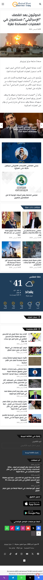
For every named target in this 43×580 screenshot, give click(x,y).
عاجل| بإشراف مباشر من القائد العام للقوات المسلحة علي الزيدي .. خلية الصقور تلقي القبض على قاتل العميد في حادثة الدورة (15, 405)
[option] (21, 125)
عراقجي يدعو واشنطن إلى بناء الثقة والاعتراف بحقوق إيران (32, 233)
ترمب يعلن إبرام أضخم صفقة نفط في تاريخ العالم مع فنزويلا (15, 392)
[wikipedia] (33, 533)
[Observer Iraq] (21, 4)
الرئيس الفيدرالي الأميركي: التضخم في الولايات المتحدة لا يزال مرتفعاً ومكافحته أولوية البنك (21, 129)
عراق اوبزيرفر (8, 544)
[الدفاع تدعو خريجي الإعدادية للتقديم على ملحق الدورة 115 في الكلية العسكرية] (35, 418)
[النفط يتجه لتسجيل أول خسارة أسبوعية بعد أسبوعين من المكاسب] (11, 249)
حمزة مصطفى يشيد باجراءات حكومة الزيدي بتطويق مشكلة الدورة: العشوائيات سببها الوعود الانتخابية (14, 371)
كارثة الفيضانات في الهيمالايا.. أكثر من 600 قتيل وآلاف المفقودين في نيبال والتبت (14, 383)
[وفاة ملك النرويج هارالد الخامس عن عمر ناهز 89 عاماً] (11, 220)
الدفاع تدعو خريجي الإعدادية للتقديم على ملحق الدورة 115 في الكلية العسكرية (14, 418)
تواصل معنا (12, 548)
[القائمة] (3, 5)
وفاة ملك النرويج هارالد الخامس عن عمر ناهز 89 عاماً (12, 233)
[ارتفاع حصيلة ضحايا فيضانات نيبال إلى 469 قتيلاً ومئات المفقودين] (31, 249)
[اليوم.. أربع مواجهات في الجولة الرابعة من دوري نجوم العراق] (35, 351)
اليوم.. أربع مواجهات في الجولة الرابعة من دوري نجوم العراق (16, 349)
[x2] (38, 533)
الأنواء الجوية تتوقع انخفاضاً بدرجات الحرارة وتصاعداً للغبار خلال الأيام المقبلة (15, 360)
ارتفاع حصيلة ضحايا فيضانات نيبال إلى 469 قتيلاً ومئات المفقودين (31, 262)
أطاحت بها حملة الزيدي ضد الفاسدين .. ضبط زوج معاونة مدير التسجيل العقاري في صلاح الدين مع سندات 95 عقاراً (14, 338)
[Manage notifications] (37, 575)
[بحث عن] (40, 5)
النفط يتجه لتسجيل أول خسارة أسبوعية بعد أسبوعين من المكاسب (13, 262)
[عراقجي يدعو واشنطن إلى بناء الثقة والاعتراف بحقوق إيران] (31, 220)
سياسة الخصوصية (29, 548)
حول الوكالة (19, 548)
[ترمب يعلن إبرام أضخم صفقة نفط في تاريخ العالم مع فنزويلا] (35, 394)
